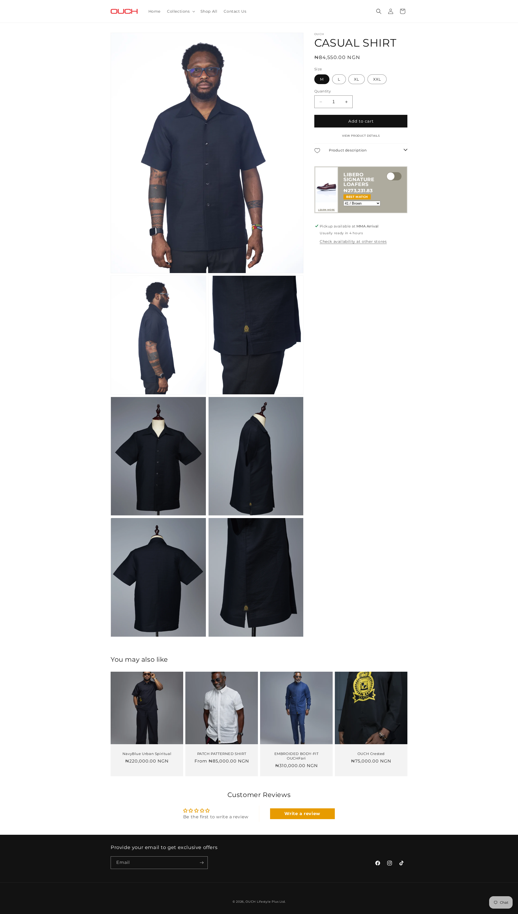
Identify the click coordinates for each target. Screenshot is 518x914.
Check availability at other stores (353, 241)
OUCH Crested (371, 753)
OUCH (251, 901)
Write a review (302, 813)
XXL (377, 79)
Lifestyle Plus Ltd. (271, 901)
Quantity (322, 91)
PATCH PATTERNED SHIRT (221, 753)
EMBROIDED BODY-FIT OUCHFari (296, 755)
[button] (180, 11)
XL (356, 79)
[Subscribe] (201, 862)
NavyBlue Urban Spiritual (146, 753)
